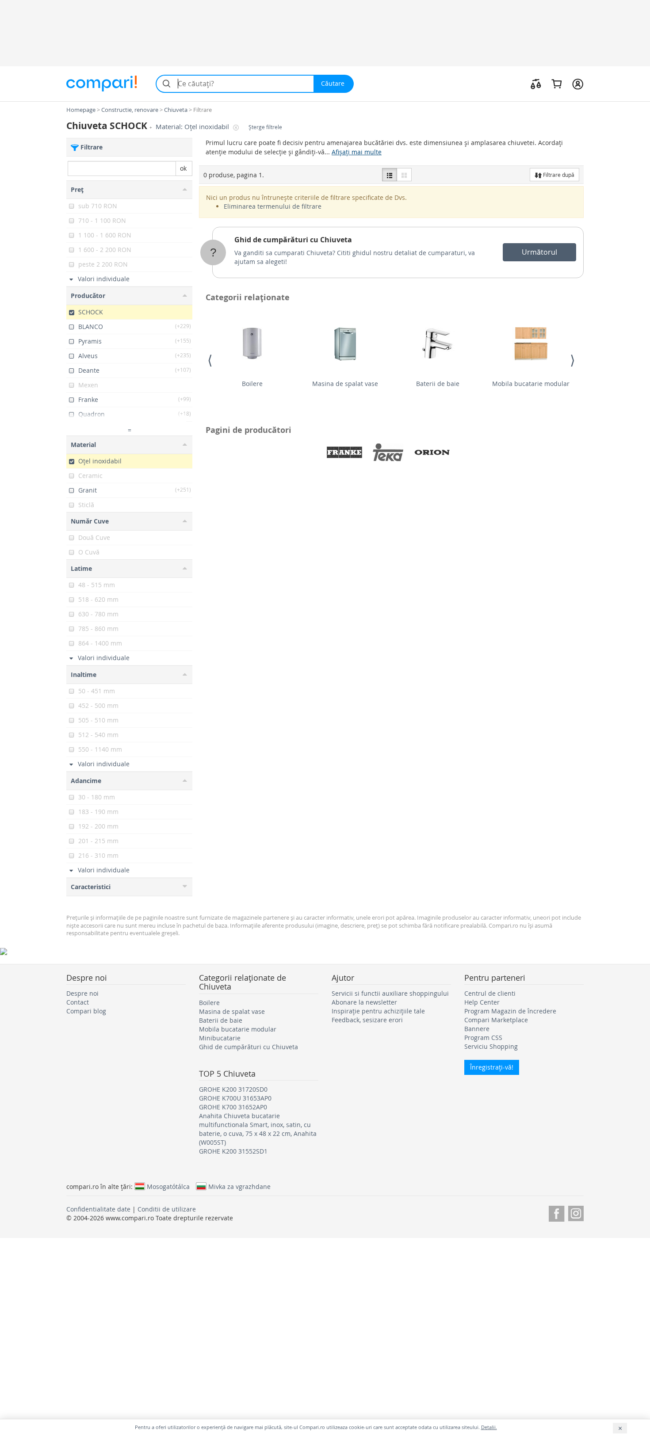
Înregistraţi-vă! (491, 1067)
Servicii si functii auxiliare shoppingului (390, 993)
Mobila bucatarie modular (531, 383)
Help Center (482, 1002)
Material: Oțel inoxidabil (193, 126)
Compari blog (86, 1011)
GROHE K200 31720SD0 (233, 1089)
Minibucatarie (220, 1038)
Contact (77, 1002)
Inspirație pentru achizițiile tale (378, 1011)
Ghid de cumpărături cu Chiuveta (293, 240)
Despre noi (82, 993)
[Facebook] (556, 1212)
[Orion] (432, 452)
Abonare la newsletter (364, 1002)
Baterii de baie (437, 383)
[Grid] (404, 174)
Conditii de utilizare (167, 1209)
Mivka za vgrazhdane (239, 1186)
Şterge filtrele (265, 127)
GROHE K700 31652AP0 (233, 1107)
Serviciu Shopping (491, 1046)
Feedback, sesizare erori (367, 1020)
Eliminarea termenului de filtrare (272, 206)
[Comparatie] (536, 83)
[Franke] (344, 452)
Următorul (539, 252)
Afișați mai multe (357, 152)
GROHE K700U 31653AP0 (235, 1098)
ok (183, 168)
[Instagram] (576, 1212)
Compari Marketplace (496, 1020)
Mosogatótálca (168, 1186)
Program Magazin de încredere (510, 1011)
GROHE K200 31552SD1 (233, 1151)
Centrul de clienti (490, 993)
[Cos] (556, 83)
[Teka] (388, 452)
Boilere (252, 383)
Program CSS (483, 1037)
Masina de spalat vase (345, 383)
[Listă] (389, 174)
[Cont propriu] (578, 83)
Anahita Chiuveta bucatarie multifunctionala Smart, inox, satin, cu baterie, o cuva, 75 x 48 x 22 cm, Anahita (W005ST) (258, 1129)
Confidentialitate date (98, 1209)
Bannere (476, 1028)
